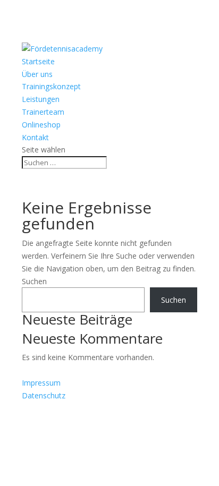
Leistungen (41, 99)
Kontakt (35, 137)
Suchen (34, 281)
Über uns (37, 74)
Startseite (38, 61)
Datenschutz (43, 395)
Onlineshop (41, 125)
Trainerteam (43, 112)
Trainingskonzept (51, 86)
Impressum (41, 383)
